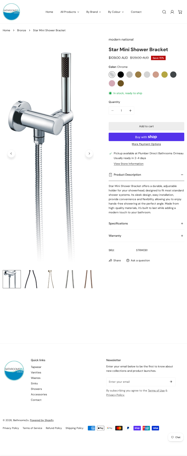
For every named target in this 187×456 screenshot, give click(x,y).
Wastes (36, 378)
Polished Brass (164, 74)
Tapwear (36, 367)
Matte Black (120, 74)
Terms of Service (32, 428)
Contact (36, 400)
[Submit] (171, 381)
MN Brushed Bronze (138, 74)
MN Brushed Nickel (129, 74)
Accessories (39, 394)
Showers (36, 389)
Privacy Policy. (115, 395)
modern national (121, 39)
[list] (50, 153)
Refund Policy (54, 428)
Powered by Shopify (42, 420)
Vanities (36, 372)
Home (6, 30)
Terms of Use (156, 390)
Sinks (34, 383)
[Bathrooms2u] (11, 11)
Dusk (112, 83)
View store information (129, 163)
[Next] (89, 154)
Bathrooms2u (21, 420)
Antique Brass (120, 83)
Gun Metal (173, 74)
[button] (180, 12)
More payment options (146, 144)
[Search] (164, 12)
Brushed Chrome (147, 74)
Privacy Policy (11, 428)
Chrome (112, 74)
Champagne (155, 74)
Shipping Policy (74, 428)
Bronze (21, 30)
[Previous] (11, 154)
